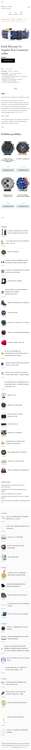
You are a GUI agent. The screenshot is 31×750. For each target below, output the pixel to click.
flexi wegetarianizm (15, 73)
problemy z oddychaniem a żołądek (12, 79)
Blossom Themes (8, 747)
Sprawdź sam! (8, 60)
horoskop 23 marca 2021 (9, 75)
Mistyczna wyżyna (6, 6)
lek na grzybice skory (8, 77)
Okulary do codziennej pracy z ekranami (11, 494)
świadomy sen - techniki (9, 80)
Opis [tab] (15, 88)
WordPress (24, 747)
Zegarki (16, 71)
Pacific (10, 71)
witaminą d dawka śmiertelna (10, 82)
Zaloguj (15, 14)
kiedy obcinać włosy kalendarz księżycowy (14, 76)
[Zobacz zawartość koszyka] (21, 13)
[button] (27, 30)
